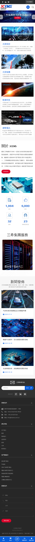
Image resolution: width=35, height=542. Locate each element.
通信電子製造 (4, 461)
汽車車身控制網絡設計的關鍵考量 (14, 311)
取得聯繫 (17, 18)
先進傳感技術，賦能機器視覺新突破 (15, 368)
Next (33, 255)
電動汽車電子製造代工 (7, 470)
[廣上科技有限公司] (6, 8)
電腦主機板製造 (5, 477)
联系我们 (3, 449)
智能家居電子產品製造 (7, 473)
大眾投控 (6, 44)
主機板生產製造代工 (6, 480)
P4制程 (3, 464)
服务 (2, 433)
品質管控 (3, 439)
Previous (1, 255)
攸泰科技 (6, 100)
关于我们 (3, 430)
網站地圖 (27, 533)
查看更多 (5, 171)
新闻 (2, 443)
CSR (2, 446)
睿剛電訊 (6, 128)
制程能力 (3, 436)
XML (32, 533)
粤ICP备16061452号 (17, 530)
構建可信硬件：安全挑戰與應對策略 (15, 339)
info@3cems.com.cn (13, 418)
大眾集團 (6, 72)
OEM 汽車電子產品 (6, 467)
